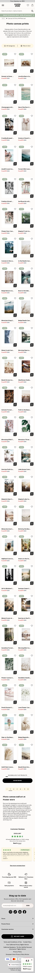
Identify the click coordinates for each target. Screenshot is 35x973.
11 (24, 789)
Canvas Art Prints (13, 18)
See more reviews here (17, 865)
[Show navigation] (3, 5)
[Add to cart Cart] (15, 71)
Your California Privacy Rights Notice (17, 944)
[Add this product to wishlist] (15, 54)
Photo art (23, 18)
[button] (27, 964)
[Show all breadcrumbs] (3, 18)
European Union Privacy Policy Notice (17, 954)
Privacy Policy (17, 952)
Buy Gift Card (19, 936)
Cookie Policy (27, 942)
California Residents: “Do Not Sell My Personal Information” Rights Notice (17, 948)
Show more (17, 780)
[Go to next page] (28, 789)
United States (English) (18, 964)
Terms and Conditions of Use (13, 942)
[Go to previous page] (7, 789)
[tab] (28, 5)
